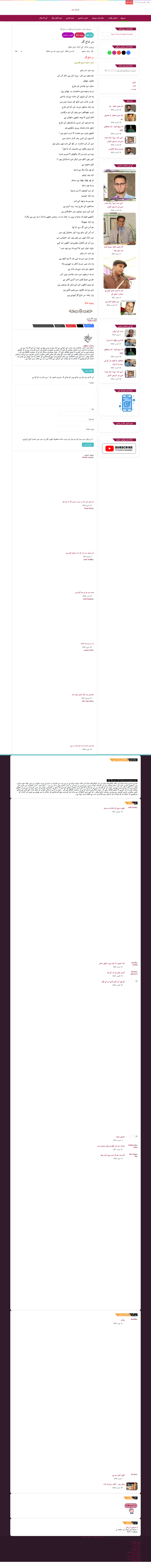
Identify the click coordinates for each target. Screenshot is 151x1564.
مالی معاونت (136, 1550)
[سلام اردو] (75, 10)
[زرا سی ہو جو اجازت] (54, 620)
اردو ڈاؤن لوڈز (56, 18)
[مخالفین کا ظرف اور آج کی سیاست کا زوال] (130, 363)
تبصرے (133, 89)
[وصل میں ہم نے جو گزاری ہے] (54, 575)
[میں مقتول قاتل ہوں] (128, 307)
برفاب (123, 1320)
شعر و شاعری (83, 18)
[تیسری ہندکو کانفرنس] (130, 151)
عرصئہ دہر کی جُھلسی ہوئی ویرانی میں (111, 1145)
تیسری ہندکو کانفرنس (116, 148)
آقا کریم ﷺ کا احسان (114, 340)
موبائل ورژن (136, 1554)
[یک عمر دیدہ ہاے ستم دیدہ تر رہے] (54, 722)
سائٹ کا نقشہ (136, 1560)
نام (92, 409)
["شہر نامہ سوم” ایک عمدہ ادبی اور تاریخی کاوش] (130, 140)
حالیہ (134, 86)
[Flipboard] (92, 320)
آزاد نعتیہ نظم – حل (116, 106)
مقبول (134, 82)
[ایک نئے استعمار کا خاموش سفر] (130, 117)
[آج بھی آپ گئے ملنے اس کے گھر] (132, 1057)
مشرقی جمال (120, 1136)
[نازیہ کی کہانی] (130, 333)
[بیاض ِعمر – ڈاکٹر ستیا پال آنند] (132, 1486)
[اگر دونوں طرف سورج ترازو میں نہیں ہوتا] (120, 229)
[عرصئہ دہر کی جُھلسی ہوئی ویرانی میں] (132, 1148)
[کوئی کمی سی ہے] (132, 1477)
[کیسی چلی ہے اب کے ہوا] (132, 974)
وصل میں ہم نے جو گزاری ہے (84, 592)
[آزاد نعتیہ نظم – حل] (130, 108)
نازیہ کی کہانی (117, 331)
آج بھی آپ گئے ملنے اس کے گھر (113, 981)
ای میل (91, 419)
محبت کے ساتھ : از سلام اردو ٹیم (92, 1537)
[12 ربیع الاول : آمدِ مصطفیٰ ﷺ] (130, 129)
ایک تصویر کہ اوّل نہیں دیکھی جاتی (112, 963)
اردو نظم (72, 29)
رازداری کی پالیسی (134, 1552)
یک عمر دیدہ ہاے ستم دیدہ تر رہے (82, 745)
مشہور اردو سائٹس (134, 1556)
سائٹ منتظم (86, 51)
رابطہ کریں (137, 1545)
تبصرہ (91, 382)
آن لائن (132, 1527)
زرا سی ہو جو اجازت (87, 643)
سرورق (123, 18)
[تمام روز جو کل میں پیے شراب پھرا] (132, 1230)
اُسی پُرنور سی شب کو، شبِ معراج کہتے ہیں (80, 553)
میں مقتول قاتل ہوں (112, 301)
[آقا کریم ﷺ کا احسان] (130, 342)
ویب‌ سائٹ (90, 429)
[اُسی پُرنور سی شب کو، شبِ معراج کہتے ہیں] (54, 529)
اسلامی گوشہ (113, 18)
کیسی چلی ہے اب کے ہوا (116, 972)
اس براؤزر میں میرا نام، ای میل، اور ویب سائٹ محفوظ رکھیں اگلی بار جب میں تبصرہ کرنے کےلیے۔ (57, 439)
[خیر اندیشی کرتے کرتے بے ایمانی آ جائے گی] (120, 272)
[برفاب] (132, 1395)
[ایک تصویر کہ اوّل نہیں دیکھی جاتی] (132, 965)
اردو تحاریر (70, 18)
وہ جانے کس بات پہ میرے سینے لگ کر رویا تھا (78, 501)
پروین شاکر (80, 35)
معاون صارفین (136, 1543)
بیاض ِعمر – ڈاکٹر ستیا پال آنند (114, 1484)
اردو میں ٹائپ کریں (134, 1558)
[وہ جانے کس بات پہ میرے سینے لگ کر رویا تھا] (54, 478)
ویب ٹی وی (136, 1547)
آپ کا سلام (43, 18)
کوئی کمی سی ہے (118, 1475)
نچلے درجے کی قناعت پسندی (114, 808)
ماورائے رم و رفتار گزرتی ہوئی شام (83, 694)
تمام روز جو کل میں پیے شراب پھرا (113, 1155)
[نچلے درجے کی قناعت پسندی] (132, 883)
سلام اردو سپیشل (98, 18)
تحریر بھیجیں (136, 1541)
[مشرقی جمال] (132, 1139)
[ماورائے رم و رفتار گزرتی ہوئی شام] (54, 671)
